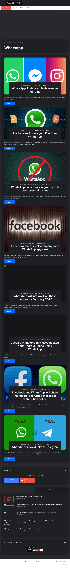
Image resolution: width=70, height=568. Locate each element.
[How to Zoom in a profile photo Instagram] (9, 531)
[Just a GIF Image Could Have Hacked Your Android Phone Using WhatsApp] (35, 333)
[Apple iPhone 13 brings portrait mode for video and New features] (9, 515)
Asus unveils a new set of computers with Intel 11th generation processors (39, 521)
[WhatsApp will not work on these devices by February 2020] (35, 283)
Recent (18, 490)
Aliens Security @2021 (33, 562)
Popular (51, 490)
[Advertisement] (35, 24)
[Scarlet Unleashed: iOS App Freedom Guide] (9, 499)
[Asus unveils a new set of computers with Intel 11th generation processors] (9, 523)
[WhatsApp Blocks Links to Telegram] (35, 432)
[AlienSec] (14, 3)
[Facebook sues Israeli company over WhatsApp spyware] (35, 229)
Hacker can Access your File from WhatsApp (35, 135)
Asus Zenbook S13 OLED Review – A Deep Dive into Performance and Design (39, 504)
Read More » (9, 103)
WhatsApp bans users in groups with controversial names (35, 189)
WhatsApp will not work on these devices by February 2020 (35, 297)
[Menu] (2, 4)
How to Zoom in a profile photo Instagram (28, 529)
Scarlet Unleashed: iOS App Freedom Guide (29, 496)
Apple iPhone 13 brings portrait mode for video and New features (30, 7)
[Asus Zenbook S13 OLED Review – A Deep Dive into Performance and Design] (9, 507)
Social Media (13, 42)
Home (7, 42)
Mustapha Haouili (27, 85)
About (48, 562)
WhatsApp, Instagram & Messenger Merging (35, 90)
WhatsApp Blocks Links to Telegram (35, 447)
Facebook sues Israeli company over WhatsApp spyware (35, 247)
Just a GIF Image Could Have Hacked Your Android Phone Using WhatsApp (35, 346)
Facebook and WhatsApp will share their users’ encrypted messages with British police (35, 396)
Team (53, 562)
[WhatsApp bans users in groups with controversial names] (35, 172)
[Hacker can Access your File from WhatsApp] (35, 123)
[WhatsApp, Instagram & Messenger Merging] (35, 76)
